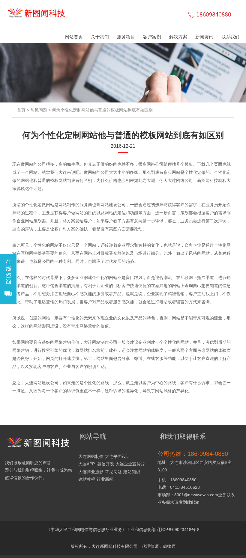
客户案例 (152, 36)
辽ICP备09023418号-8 (178, 529)
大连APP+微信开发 (96, 464)
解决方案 (178, 36)
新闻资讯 (204, 36)
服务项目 (126, 36)
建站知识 (131, 471)
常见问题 (38, 110)
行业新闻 (105, 479)
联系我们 (230, 36)
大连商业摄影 (91, 471)
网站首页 (74, 36)
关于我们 (100, 36)
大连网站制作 (91, 456)
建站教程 (86, 479)
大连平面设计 (117, 456)
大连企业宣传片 (130, 464)
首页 (21, 110)
